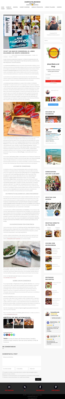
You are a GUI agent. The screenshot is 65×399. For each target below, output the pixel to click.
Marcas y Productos (21, 55)
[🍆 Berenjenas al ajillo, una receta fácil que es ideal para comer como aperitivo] (53, 99)
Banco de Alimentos (20, 338)
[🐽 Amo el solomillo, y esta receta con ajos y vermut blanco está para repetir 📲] (48, 99)
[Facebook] (4, 335)
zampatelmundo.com (32, 396)
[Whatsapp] (12, 335)
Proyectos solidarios (28, 55)
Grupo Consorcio (13, 340)
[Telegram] (14, 335)
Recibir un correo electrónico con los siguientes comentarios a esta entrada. (21, 375)
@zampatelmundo (54, 90)
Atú (14, 338)
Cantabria (32, 338)
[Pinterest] (9, 335)
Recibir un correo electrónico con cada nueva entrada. (16, 377)
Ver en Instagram (54, 104)
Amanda (33, 55)
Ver (3, 348)
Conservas (6, 340)
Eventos (13, 55)
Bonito (28, 338)
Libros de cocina (22, 340)
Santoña (30, 340)
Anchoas (10, 338)
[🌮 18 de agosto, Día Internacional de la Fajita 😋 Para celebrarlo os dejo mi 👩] (58, 99)
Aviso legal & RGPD (32, 398)
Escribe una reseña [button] (56, 318)
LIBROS (16, 55)
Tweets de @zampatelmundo (50, 143)
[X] (7, 335)
